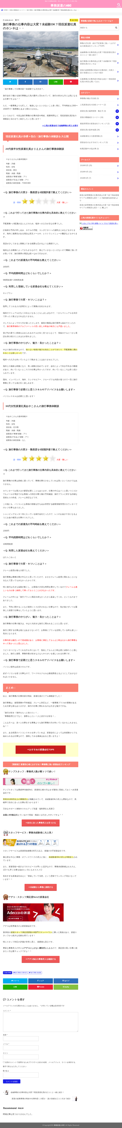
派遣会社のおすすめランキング (94, 142)
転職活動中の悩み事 (89, 149)
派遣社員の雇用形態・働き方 (93, 111)
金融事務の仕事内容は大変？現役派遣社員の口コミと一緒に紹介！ (98, 53)
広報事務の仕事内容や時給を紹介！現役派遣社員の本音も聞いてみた (98, 80)
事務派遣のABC (61, 5)
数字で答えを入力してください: (15, 1066)
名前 (5, 1035)
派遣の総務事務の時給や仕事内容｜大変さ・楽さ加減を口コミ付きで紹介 (98, 71)
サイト (5, 1053)
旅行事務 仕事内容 (21, 972)
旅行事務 (8, 972)
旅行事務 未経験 (36, 972)
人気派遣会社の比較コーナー (93, 105)
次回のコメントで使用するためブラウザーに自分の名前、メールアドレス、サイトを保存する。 (41, 1062)
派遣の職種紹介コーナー (91, 117)
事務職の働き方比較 (89, 98)
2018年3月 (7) (85, 178)
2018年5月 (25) (86, 165)
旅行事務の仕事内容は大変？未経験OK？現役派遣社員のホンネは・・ (98, 62)
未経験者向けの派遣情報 (91, 136)
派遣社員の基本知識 (90, 130)
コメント (7, 1011)
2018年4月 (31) (86, 172)
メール (6, 1044)
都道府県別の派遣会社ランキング (94, 124)
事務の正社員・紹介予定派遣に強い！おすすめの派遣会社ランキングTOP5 (98, 44)
